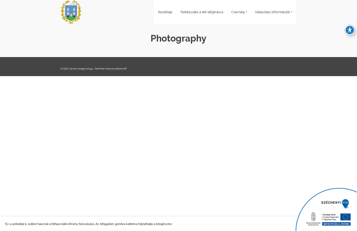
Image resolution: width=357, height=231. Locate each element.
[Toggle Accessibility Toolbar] (350, 30)
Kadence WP (121, 68)
